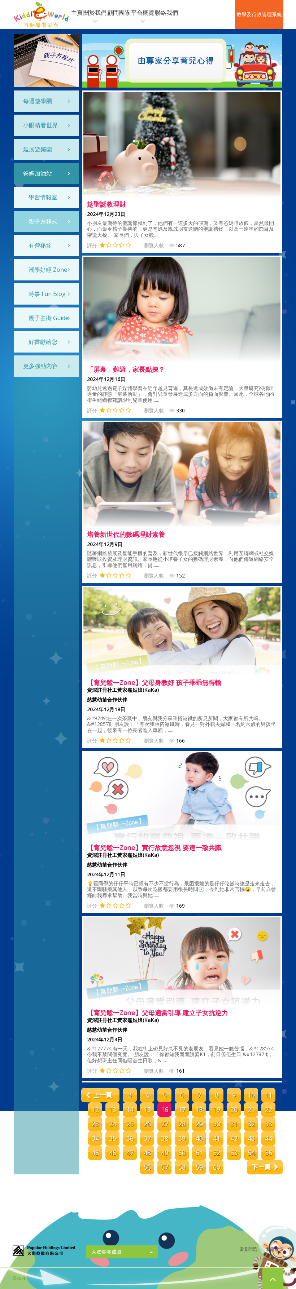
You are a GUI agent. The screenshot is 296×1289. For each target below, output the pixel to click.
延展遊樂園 (37, 149)
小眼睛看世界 (40, 125)
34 (95, 1138)
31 (234, 1124)
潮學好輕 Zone (48, 270)
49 (164, 1152)
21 (251, 1109)
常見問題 (248, 1249)
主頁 (77, 13)
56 (147, 1167)
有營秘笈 (40, 245)
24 (112, 1124)
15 (147, 1109)
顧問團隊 (118, 13)
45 (95, 1152)
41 (216, 1138)
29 (199, 1124)
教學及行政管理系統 (259, 14)
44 (268, 1138)
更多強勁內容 (40, 366)
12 (95, 1109)
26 (147, 1124)
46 (112, 1152)
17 (182, 1109)
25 (130, 1124)
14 (130, 1109)
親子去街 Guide (49, 318)
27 (164, 1124)
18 (199, 1109)
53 (234, 1152)
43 (251, 1138)
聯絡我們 (166, 13)
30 (216, 1124)
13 (112, 1109)
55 (268, 1152)
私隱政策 (274, 1249)
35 (112, 1138)
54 (251, 1152)
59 (199, 1167)
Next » (265, 1167)
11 (268, 1095)
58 (182, 1167)
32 (251, 1124)
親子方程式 (43, 221)
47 (130, 1152)
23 (95, 1124)
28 (182, 1124)
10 (251, 1095)
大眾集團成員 (106, 1251)
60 (216, 1167)
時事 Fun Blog (47, 294)
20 (234, 1109)
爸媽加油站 (37, 173)
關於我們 (94, 13)
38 (164, 1138)
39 (182, 1138)
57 (164, 1167)
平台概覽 (142, 13)
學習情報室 (43, 197)
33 (268, 1124)
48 (147, 1152)
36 (130, 1138)
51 (199, 1152)
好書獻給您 (43, 342)
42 (234, 1138)
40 (199, 1138)
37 (147, 1138)
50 (182, 1152)
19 (216, 1109)
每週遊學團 (37, 101)
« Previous (99, 1095)
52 (216, 1152)
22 (268, 1109)
